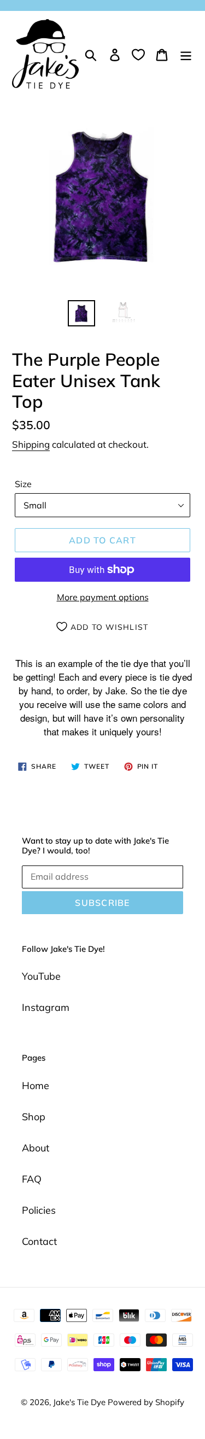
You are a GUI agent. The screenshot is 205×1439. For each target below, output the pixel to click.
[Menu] (186, 54)
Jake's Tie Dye (80, 1402)
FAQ (32, 1179)
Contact (39, 1241)
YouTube (41, 976)
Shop (33, 1116)
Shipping (31, 444)
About (35, 1148)
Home (35, 1085)
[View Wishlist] (138, 54)
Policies (39, 1210)
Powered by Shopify (146, 1402)
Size (23, 483)
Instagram (45, 1007)
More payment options (103, 597)
